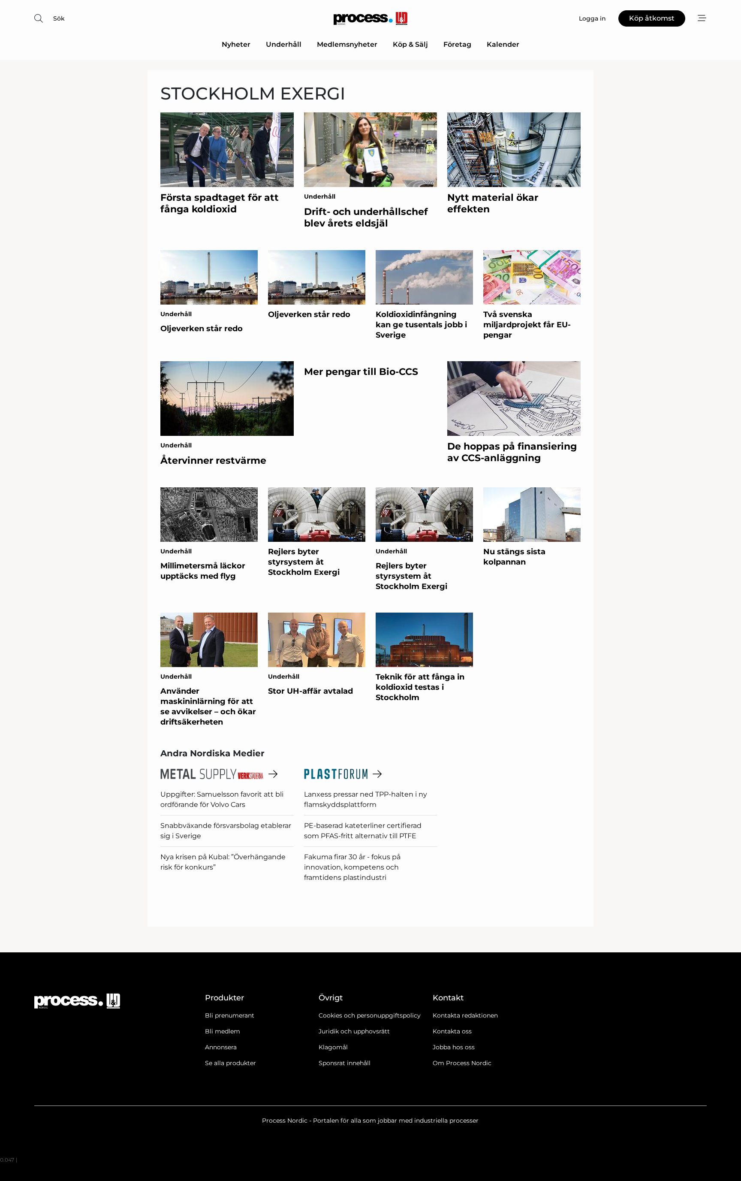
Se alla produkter (230, 1063)
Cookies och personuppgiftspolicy (370, 1015)
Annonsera (221, 1047)
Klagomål (333, 1047)
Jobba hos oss (454, 1047)
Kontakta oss (452, 1031)
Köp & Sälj (410, 44)
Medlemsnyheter (347, 44)
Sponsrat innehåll (344, 1063)
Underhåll (283, 44)
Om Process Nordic (462, 1063)
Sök (59, 18)
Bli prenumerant (229, 1015)
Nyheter (236, 44)
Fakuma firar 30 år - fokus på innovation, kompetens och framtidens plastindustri (352, 867)
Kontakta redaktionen (465, 1015)
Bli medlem (222, 1031)
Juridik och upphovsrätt (354, 1031)
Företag (457, 44)
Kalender (503, 44)
